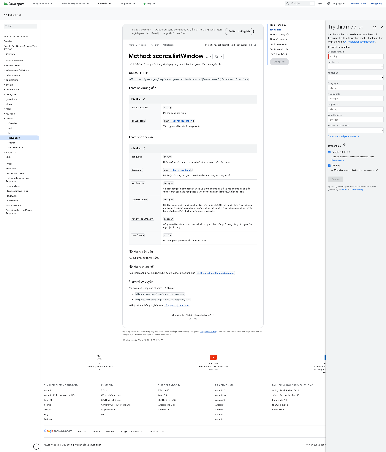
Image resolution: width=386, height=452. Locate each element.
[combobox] (300, 3)
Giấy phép (67, 445)
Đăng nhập (376, 3)
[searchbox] (20, 26)
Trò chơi (105, 390)
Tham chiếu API (279, 400)
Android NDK (278, 409)
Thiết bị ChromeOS (167, 400)
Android (48, 390)
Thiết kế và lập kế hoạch (72, 3)
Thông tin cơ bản (40, 3)
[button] (19, 48)
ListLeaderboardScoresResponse (215, 273)
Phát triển (102, 3)
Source (47, 404)
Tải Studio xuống (280, 404)
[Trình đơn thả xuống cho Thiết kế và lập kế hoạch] (89, 3)
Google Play (125, 3)
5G (102, 414)
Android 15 (220, 400)
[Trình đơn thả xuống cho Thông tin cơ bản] (53, 3)
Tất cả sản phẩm (157, 431)
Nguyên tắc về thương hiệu (88, 445)
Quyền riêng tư (108, 409)
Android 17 (220, 390)
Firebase (110, 431)
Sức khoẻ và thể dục (110, 400)
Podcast (48, 419)
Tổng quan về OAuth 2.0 (177, 305)
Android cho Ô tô (166, 404)
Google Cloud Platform (131, 431)
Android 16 (220, 395)
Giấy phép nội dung (208, 331)
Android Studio (358, 3)
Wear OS (162, 395)
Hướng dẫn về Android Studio (286, 390)
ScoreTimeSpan (181, 170)
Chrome (96, 431)
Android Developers (137, 45)
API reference (13, 15)
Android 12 (220, 414)
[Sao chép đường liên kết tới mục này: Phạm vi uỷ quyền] (156, 282)
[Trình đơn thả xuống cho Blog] (155, 3)
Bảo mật (48, 400)
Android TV (163, 409)
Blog (149, 3)
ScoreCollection (182, 120)
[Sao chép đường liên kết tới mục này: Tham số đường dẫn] (159, 88)
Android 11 (220, 419)
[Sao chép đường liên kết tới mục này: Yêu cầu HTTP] (151, 73)
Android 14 (220, 404)
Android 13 (220, 409)
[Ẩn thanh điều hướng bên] (36, 447)
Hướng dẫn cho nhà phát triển (286, 395)
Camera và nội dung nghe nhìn (116, 404)
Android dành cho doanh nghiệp (59, 395)
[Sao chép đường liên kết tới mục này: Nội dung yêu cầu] (156, 252)
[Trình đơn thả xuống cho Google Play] (135, 3)
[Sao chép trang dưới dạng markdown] (216, 56)
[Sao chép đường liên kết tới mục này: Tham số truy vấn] (156, 137)
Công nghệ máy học (111, 395)
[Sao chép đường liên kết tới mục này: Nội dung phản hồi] (157, 267)
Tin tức (47, 409)
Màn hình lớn (164, 390)
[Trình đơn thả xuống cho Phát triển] (111, 3)
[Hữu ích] (250, 45)
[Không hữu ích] (255, 45)
